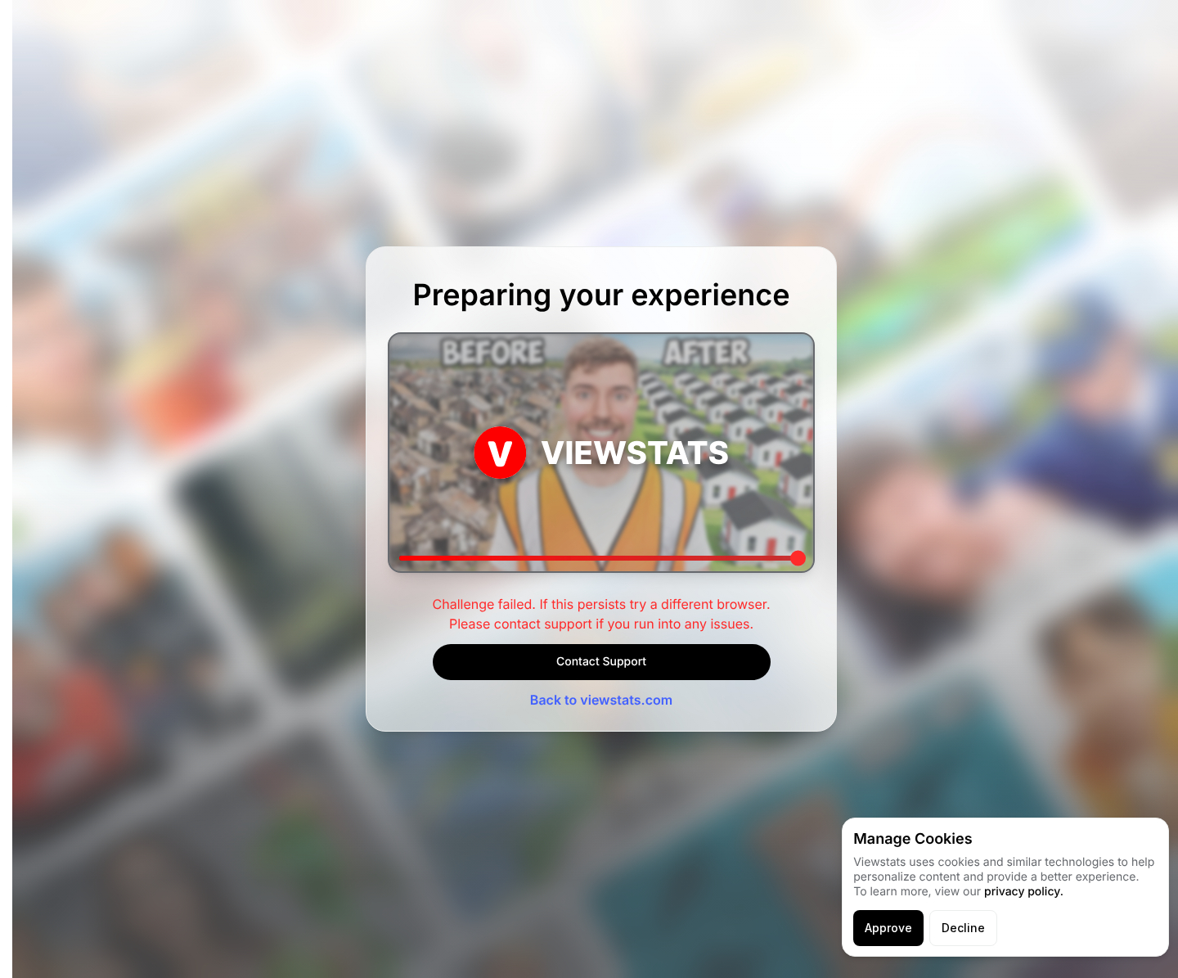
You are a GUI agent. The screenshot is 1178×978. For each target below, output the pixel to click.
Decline (963, 928)
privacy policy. (1023, 892)
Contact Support (601, 662)
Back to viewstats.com (601, 700)
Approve (888, 928)
